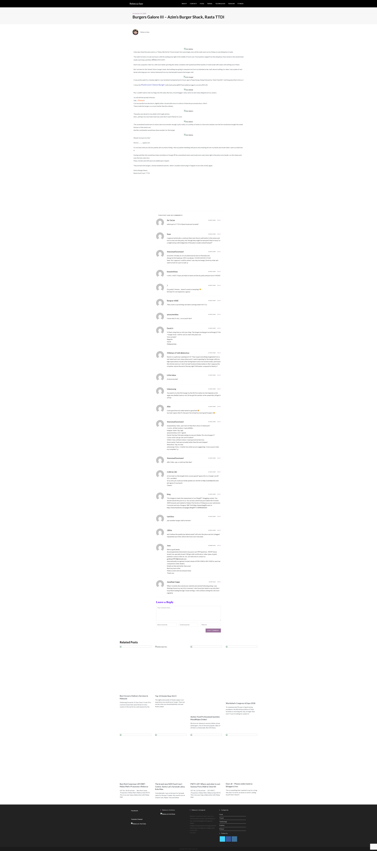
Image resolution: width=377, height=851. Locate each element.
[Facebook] (228, 839)
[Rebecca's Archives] (168, 814)
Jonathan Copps (173, 582)
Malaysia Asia (171, 344)
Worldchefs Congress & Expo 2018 (240, 703)
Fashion (222, 825)
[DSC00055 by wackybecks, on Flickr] (188, 121)
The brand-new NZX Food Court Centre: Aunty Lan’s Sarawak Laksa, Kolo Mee (170, 786)
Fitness (221, 829)
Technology (223, 821)
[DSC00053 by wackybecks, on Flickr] (188, 111)
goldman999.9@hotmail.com (176, 559)
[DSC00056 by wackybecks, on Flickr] (188, 49)
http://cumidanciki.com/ (211, 481)
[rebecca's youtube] (138, 823)
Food (221, 814)
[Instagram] (234, 839)
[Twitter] (222, 839)
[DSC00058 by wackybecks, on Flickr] (188, 90)
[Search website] (247, 3)
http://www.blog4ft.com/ (201, 505)
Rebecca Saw (136, 3)
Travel (221, 818)
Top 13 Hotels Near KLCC (166, 696)
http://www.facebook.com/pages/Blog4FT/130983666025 (187, 507)
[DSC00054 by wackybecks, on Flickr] (188, 135)
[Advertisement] (188, 192)
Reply (219, 220)
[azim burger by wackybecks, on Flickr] (188, 77)
